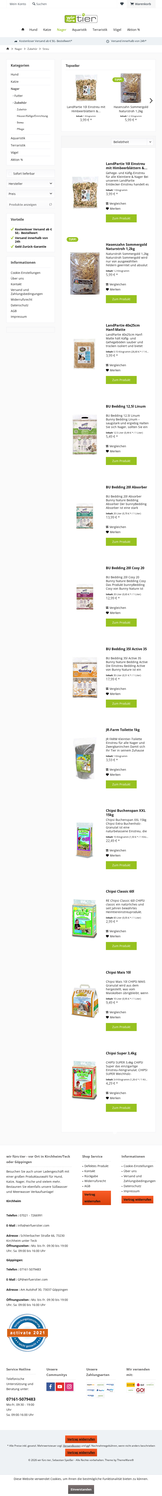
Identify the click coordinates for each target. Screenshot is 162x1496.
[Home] (22, 29)
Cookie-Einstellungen (25, 273)
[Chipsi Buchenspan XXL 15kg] (85, 839)
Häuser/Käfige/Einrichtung (32, 116)
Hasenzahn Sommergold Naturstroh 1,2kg (131, 109)
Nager (15, 89)
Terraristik (18, 145)
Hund (15, 74)
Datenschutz (19, 305)
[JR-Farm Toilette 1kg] (85, 758)
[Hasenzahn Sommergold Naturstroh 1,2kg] (131, 88)
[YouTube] (60, 1386)
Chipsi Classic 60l (120, 891)
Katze (15, 82)
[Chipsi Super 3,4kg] (85, 1082)
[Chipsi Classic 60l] (85, 920)
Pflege (20, 129)
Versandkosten (72, 1445)
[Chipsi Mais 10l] (85, 1001)
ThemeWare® (125, 1460)
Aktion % (17, 160)
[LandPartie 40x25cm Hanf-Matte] (85, 354)
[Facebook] (50, 1386)
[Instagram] (69, 1386)
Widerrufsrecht (21, 299)
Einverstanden (81, 1489)
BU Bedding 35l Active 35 (126, 649)
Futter (18, 96)
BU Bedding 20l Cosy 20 (125, 568)
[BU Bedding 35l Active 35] (85, 678)
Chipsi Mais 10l (118, 972)
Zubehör (20, 103)
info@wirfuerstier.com (33, 1225)
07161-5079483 (20, 1399)
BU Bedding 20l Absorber (126, 487)
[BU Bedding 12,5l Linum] (85, 435)
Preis (12, 194)
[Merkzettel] (122, 4)
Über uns (17, 278)
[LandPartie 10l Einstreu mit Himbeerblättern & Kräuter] (86, 88)
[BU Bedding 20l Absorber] (85, 516)
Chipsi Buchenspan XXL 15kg (126, 812)
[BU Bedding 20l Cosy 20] (85, 597)
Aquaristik (18, 138)
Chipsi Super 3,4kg (121, 1053)
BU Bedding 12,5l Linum (126, 406)
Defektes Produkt (96, 1166)
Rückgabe (91, 1176)
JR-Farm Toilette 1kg (123, 730)
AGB (14, 311)
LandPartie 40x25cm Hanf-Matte (123, 327)
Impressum (19, 317)
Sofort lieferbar (24, 174)
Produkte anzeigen (22, 205)
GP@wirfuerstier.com (33, 1279)
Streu (20, 122)
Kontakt (16, 284)
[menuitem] (141, 4)
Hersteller (16, 184)
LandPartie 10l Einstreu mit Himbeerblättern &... (86, 109)
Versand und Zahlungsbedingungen (27, 292)
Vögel (14, 152)
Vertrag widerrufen (92, 1197)
